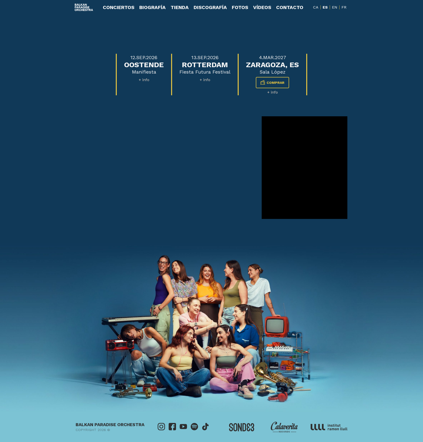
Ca (315, 7)
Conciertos (118, 7)
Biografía (152, 7)
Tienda (180, 7)
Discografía (210, 7)
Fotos (240, 7)
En (334, 7)
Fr (343, 7)
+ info (144, 79)
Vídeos (262, 7)
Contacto (289, 7)
